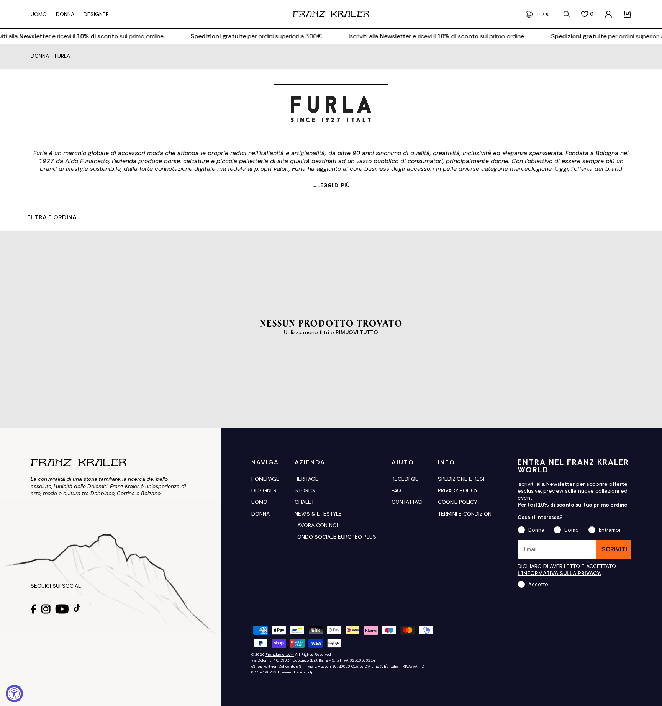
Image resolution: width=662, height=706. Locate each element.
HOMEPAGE (265, 479)
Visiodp (306, 672)
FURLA (62, 56)
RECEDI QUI (406, 479)
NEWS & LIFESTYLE (318, 513)
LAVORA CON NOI (316, 525)
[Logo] (331, 14)
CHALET (304, 501)
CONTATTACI (407, 501)
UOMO (259, 501)
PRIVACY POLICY (458, 490)
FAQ (396, 490)
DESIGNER (264, 490)
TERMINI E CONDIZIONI (465, 513)
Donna (40, 56)
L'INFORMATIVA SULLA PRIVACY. (559, 573)
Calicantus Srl (291, 666)
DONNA (260, 513)
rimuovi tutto (357, 332)
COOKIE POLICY (457, 501)
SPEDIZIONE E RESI (461, 479)
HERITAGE (306, 479)
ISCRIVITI (613, 549)
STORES (305, 490)
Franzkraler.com (279, 654)
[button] (627, 14)
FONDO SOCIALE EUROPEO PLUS (335, 536)
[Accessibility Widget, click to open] (14, 693)
